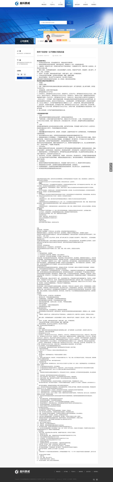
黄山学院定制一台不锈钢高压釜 (24, 53)
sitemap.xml (59, 479)
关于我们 (60, 4)
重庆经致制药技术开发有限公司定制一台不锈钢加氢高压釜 (24, 63)
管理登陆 (74, 479)
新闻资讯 (69, 4)
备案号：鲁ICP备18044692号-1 (49, 479)
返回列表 (24, 78)
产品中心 (52, 4)
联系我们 (93, 4)
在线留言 (85, 4)
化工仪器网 (69, 479)
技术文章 (77, 4)
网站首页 (44, 4)
